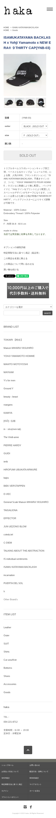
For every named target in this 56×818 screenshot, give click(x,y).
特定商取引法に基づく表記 (12, 784)
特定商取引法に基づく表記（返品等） (22, 253)
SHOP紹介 (6, 778)
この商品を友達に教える (16, 258)
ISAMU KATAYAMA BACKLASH (25, 27)
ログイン (5, 791)
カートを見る (35, 791)
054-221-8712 (11, 721)
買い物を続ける (11, 269)
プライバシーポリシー (10, 797)
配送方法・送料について (39, 771)
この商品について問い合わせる (19, 264)
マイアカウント (36, 784)
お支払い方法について (10, 771)
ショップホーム (8, 765)
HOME (6, 27)
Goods (15, 30)
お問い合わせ (35, 765)
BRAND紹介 (34, 778)
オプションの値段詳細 (14, 247)
